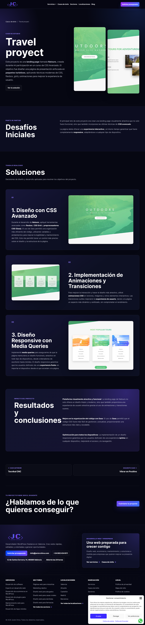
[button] (141, 598)
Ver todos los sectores (41, 607)
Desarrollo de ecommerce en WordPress (16, 592)
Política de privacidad (123, 584)
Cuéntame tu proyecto (128, 504)
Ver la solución (14, 88)
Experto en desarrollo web (16, 588)
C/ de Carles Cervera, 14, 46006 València (24, 560)
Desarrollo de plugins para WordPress (15, 598)
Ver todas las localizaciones (71, 603)
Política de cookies (108, 621)
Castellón (64, 592)
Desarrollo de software (14, 584)
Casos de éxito (63, 4)
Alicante (64, 588)
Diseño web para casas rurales (44, 595)
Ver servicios (92, 562)
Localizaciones (84, 4)
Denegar (116, 616)
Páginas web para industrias (43, 584)
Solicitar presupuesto (130, 4)
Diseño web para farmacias (43, 603)
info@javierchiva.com (39, 553)
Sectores (73, 4)
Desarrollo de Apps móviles (16, 609)
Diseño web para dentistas (43, 599)
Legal (118, 580)
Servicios (51, 4)
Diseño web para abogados (43, 592)
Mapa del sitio (120, 588)
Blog (93, 4)
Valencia (64, 584)
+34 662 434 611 (61, 553)
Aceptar (98, 616)
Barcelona (64, 599)
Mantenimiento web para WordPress (15, 604)
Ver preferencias (133, 616)
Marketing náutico (40, 588)
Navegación (93, 580)
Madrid (63, 595)
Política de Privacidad (121, 621)
